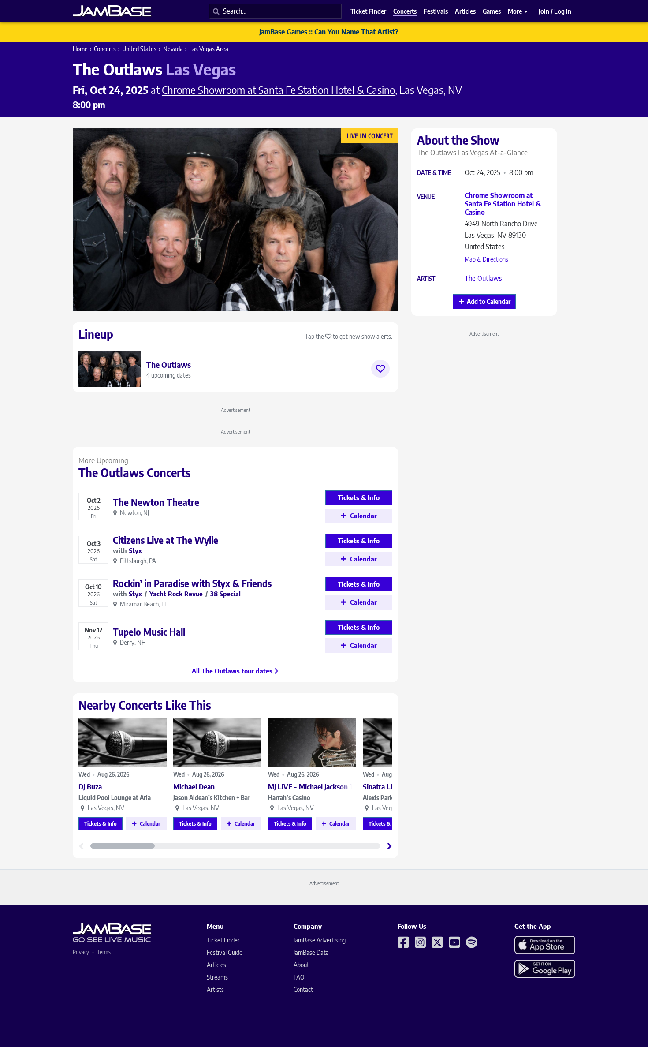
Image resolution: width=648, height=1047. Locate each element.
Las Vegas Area (208, 48)
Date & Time (434, 173)
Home (80, 48)
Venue (426, 197)
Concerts (105, 48)
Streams (217, 977)
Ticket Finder (223, 940)
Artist (426, 279)
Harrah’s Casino (289, 797)
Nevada (173, 48)
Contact (303, 989)
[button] (390, 846)
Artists (215, 989)
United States (139, 48)
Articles (216, 964)
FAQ (299, 977)
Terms (104, 952)
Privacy (81, 952)
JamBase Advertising (320, 940)
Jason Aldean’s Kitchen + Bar (211, 797)
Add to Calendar (488, 301)
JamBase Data (311, 952)
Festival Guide (224, 952)
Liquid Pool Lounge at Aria (114, 797)
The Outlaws (483, 278)
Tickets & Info (100, 823)
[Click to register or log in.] (380, 369)
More (515, 11)
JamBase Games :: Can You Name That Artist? (328, 31)
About (301, 964)
